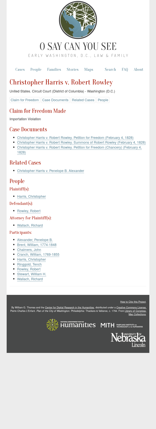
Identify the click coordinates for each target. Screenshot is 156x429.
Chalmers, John (29, 249)
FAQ (125, 69)
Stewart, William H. (31, 273)
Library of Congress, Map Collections (135, 312)
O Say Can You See (78, 47)
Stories (73, 69)
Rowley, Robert (29, 210)
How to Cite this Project (133, 301)
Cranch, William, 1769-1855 (38, 254)
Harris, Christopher (31, 196)
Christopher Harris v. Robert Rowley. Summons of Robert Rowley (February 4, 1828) (81, 142)
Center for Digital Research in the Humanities (69, 307)
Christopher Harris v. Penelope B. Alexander (50, 170)
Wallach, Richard (30, 225)
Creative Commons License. (131, 307)
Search (110, 69)
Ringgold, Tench (29, 264)
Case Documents (55, 99)
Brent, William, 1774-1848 (37, 244)
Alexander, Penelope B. (35, 239)
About (138, 69)
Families (54, 69)
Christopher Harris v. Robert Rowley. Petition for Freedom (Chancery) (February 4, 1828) (79, 149)
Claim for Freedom (25, 99)
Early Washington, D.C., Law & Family (78, 55)
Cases (20, 69)
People (35, 69)
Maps (88, 69)
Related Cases (83, 99)
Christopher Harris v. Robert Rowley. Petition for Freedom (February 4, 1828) (75, 137)
